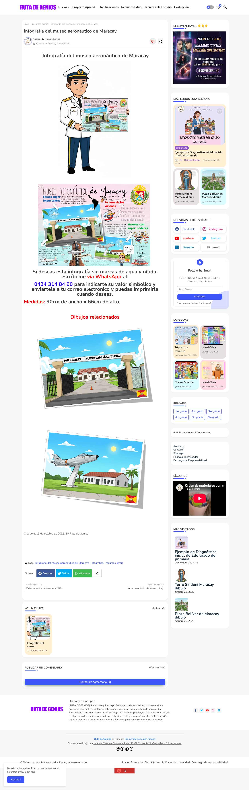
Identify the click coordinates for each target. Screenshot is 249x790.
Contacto (178, 449)
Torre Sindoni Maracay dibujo (184, 195)
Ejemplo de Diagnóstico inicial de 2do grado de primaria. (199, 154)
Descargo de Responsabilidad (190, 460)
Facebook (48, 573)
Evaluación (181, 7)
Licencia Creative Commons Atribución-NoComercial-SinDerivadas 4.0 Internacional (138, 743)
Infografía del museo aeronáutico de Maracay (61, 563)
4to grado (181, 417)
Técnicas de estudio (158, 7)
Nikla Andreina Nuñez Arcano (139, 739)
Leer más (30, 771)
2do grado (197, 411)
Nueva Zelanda (184, 382)
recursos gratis (40, 24)
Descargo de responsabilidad (210, 762)
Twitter (66, 573)
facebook (189, 229)
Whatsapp (84, 573)
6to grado (213, 417)
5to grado (197, 417)
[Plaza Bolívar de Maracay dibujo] (213, 180)
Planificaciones (108, 7)
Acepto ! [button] (16, 779)
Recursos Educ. (131, 7)
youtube (188, 238)
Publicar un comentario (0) (95, 682)
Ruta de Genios (102, 739)
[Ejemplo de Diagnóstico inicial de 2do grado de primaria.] (200, 125)
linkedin (188, 247)
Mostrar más (158, 608)
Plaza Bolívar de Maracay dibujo (212, 195)
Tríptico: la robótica (181, 349)
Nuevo (62, 7)
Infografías (97, 563)
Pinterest (213, 247)
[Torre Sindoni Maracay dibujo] (186, 180)
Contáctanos (152, 762)
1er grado (181, 411)
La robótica (209, 347)
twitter (216, 238)
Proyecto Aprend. (84, 7)
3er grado (214, 411)
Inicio (26, 24)
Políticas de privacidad (176, 762)
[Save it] (152, 41)
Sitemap (178, 453)
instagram (216, 229)
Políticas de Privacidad (186, 457)
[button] (210, 7)
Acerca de (178, 446)
